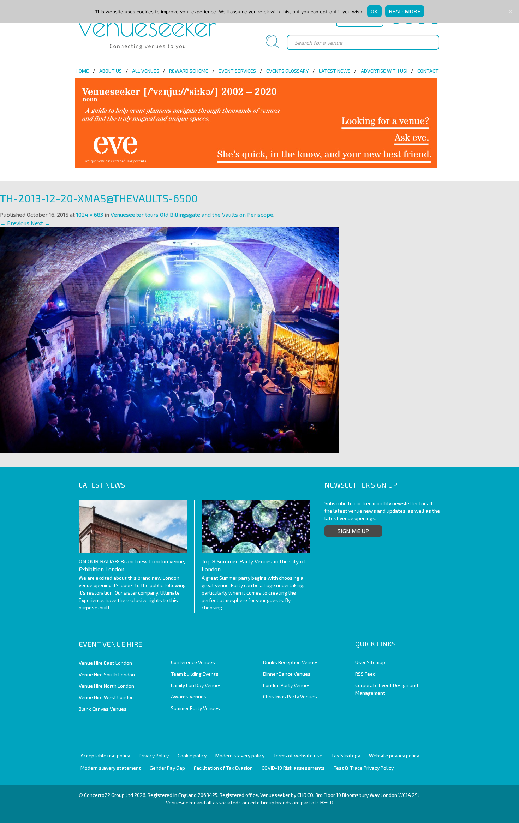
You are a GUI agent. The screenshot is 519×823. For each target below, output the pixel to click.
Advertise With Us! (384, 71)
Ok (374, 11)
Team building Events (195, 674)
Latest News (335, 71)
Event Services (237, 71)
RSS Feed (365, 674)
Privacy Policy (154, 755)
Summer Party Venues (195, 708)
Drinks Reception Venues (291, 662)
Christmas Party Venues (290, 696)
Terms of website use (297, 755)
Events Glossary (287, 71)
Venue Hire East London (105, 663)
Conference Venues (193, 662)
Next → (40, 223)
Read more (404, 11)
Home (82, 71)
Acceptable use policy (105, 755)
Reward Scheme (188, 71)
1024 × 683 (89, 214)
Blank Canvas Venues (103, 709)
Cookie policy (192, 755)
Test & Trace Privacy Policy (364, 768)
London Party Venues (287, 685)
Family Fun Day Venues (196, 685)
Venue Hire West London (106, 697)
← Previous (14, 223)
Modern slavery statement (110, 768)
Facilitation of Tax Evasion (223, 768)
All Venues (145, 71)
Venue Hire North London (106, 686)
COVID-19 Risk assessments (293, 768)
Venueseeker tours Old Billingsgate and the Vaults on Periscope (192, 214)
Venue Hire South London (107, 675)
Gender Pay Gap (167, 768)
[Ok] (510, 11)
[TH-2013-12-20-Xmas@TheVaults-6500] (169, 339)
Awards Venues (189, 696)
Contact (428, 71)
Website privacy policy (394, 755)
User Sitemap (370, 662)
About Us (110, 71)
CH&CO (325, 802)
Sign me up (353, 530)
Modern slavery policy (239, 755)
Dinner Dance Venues (287, 674)
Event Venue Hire (110, 644)
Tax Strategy (345, 755)
